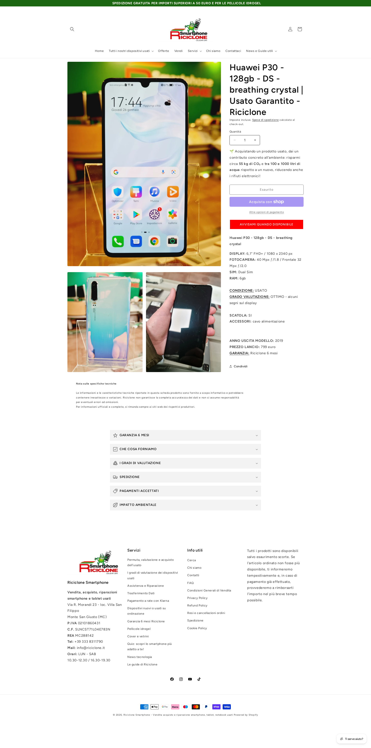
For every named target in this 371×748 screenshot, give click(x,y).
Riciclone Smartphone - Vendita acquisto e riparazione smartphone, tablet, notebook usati (178, 714)
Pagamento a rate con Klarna (148, 601)
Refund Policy (197, 605)
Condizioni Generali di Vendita (209, 590)
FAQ (190, 583)
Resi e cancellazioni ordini (206, 613)
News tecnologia (139, 657)
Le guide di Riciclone (142, 664)
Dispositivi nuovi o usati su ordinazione (146, 610)
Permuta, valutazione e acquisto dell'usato (150, 562)
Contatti (193, 575)
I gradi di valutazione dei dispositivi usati (152, 575)
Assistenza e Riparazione (145, 586)
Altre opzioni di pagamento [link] (266, 212)
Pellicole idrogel (139, 629)
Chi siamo (194, 568)
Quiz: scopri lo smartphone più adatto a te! (149, 646)
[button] (72, 29)
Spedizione (195, 620)
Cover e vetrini (138, 636)
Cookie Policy (197, 628)
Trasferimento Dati (141, 593)
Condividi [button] (240, 366)
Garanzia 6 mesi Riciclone (146, 621)
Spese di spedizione (265, 119)
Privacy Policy (197, 598)
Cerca (191, 560)
